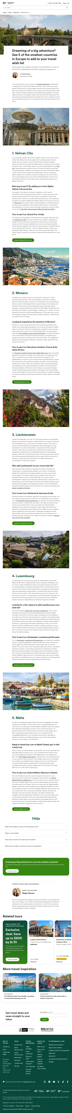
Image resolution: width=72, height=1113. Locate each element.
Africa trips (17, 1057)
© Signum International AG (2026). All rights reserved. (18, 1109)
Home (4, 12)
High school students (55, 1048)
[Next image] (52, 935)
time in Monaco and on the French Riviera (32, 333)
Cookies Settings (35, 1106)
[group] (15, 942)
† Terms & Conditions (8, 1106)
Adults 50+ (52, 1056)
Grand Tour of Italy (20, 220)
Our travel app (30, 1066)
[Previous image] (48, 935)
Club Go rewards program (40, 1061)
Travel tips (16, 12)
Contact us (6, 1047)
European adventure (43, 84)
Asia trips (17, 1060)
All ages (51, 1062)
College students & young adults (59, 1050)
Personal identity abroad (28, 1071)
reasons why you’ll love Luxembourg (36, 611)
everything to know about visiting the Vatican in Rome (38, 209)
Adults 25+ (52, 1053)
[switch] (51, 922)
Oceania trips (18, 1063)
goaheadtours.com (29, 1082)
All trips (16, 1066)
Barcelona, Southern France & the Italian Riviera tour (31, 353)
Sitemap (27, 1106)
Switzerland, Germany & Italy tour (27, 501)
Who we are (41, 1047)
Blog (10, 12)
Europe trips (18, 1045)
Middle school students (56, 1045)
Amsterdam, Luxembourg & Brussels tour (30, 640)
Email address (46, 1012)
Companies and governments (58, 1059)
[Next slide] (69, 942)
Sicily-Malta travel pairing (27, 757)
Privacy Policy (20, 1106)
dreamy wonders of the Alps (21, 488)
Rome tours (18, 203)
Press (4, 1049)
